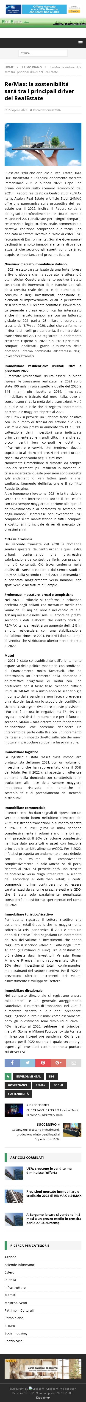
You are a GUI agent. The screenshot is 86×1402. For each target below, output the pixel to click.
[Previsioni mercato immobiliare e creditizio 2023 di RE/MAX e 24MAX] (14, 1196)
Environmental (28, 1076)
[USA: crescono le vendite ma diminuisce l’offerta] (14, 1173)
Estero (9, 1272)
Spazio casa (13, 1341)
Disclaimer (43, 1397)
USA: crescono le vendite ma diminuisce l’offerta (49, 1170)
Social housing (16, 1333)
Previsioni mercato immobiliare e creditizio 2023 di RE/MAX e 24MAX (53, 1193)
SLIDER (10, 1326)
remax (40, 1085)
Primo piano (14, 1318)
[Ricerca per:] (43, 53)
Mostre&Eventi (16, 1303)
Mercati (10, 1295)
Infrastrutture (15, 1287)
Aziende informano (19, 1265)
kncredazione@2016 (47, 110)
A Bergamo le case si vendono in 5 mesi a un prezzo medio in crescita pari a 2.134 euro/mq (53, 1218)
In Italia (10, 1280)
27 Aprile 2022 (17, 110)
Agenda (10, 1257)
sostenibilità (18, 1094)
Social (59, 1085)
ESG (51, 1076)
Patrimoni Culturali (19, 1310)
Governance (18, 1085)
